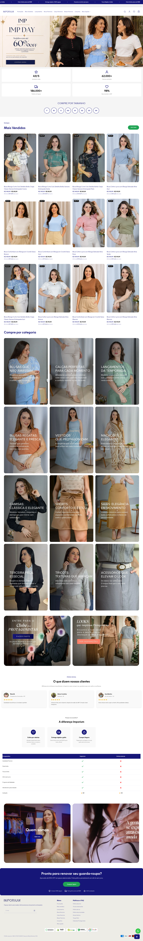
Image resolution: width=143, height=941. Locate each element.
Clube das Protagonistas (79, 921)
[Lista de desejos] (134, 11)
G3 (89, 110)
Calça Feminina (58, 11)
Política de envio (77, 904)
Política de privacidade (78, 912)
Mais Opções (85, 11)
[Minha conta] (129, 11)
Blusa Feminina (48, 11)
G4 (96, 110)
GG (68, 110)
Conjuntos (77, 11)
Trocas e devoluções (78, 906)
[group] (71, 41)
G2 (82, 110)
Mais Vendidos (29, 11)
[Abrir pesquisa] (124, 11)
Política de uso (76, 909)
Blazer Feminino (68, 11)
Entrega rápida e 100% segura (64, 2)
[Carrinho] (138, 11)
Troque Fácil (76, 918)
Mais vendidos (60, 906)
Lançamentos (38, 11)
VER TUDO (133, 127)
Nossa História (76, 915)
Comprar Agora (71, 884)
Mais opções (60, 923)
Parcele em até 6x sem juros (92, 2)
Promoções (20, 11)
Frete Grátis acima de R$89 (36, 2)
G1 (75, 110)
